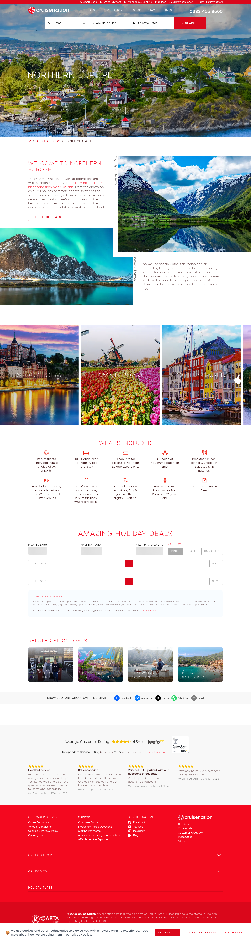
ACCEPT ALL (167, 932)
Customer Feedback (190, 832)
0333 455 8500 (150, 610)
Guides (162, 2)
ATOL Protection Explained (93, 839)
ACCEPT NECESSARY (201, 932)
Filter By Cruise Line (149, 545)
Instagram (139, 830)
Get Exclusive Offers (211, 2)
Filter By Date (37, 545)
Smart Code (89, 2)
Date (192, 551)
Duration (212, 551)
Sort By (174, 544)
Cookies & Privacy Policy (43, 830)
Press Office (185, 836)
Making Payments (89, 830)
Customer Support (182, 2)
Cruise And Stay (48, 141)
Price (175, 551)
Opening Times (37, 835)
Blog (135, 835)
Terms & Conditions (40, 826)
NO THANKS (234, 932)
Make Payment (112, 2)
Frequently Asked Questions (95, 826)
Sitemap (183, 841)
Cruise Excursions (39, 822)
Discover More (39, 417)
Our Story (183, 824)
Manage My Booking (140, 2)
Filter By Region (91, 545)
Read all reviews (155, 752)
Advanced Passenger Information (99, 835)
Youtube (138, 826)
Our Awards (185, 828)
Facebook (139, 822)
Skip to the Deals (46, 217)
